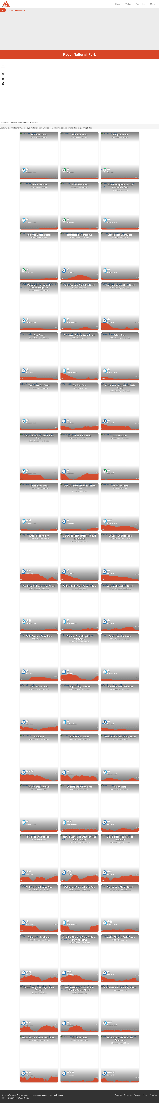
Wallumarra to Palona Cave (39, 887)
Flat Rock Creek (39, 134)
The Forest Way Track (39, 385)
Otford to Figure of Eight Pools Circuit (39, 988)
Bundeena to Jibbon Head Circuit (39, 586)
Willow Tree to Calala (38, 786)
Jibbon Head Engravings (120, 234)
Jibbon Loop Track (39, 485)
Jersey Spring (120, 435)
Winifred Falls (79, 385)
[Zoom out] (3, 66)
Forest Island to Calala (120, 636)
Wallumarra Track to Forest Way (79, 887)
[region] (79, 91)
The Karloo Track (120, 485)
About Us (118, 1095)
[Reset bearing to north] (3, 69)
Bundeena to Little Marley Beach (120, 987)
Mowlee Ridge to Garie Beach (120, 937)
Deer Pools (39, 335)
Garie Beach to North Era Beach (79, 284)
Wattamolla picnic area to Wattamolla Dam (120, 186)
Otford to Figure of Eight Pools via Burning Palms (79, 938)
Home (117, 4)
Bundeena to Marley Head (79, 786)
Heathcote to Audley (79, 736)
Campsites (140, 4)
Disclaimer (137, 1095)
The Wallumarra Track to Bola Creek (39, 437)
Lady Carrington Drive (79, 686)
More (152, 4)
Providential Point (79, 184)
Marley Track (120, 786)
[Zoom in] (3, 62)
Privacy (145, 1095)
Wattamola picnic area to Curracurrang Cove (39, 286)
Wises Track (120, 335)
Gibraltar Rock (79, 134)
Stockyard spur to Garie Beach (120, 284)
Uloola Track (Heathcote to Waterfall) (120, 838)
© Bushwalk (13, 122)
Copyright (153, 1095)
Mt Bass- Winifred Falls (120, 535)
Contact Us (128, 1095)
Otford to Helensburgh (39, 937)
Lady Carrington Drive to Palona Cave (79, 487)
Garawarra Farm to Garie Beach (79, 335)
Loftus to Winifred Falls (39, 836)
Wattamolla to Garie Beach (120, 586)
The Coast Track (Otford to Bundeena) (120, 1039)
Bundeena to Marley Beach (120, 887)
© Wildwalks (5, 122)
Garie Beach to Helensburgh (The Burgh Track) (79, 838)
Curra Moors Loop (39, 686)
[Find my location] (3, 79)
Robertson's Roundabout (79, 234)
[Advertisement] (79, 31)
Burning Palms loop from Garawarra (79, 637)
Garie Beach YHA (38, 184)
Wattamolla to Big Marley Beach (120, 736)
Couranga (39, 736)
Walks (128, 4)
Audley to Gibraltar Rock (39, 234)
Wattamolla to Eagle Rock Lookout (79, 586)
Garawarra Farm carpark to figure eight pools (79, 537)
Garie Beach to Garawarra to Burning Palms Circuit (79, 988)
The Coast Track (79, 1037)
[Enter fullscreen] (3, 74)
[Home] (2, 10)
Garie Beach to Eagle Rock (39, 636)
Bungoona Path (120, 134)
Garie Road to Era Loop (79, 435)
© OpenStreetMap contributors (28, 122)
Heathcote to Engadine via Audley (39, 1037)
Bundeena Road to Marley (120, 686)
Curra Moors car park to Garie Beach (120, 386)
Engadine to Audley (39, 535)
